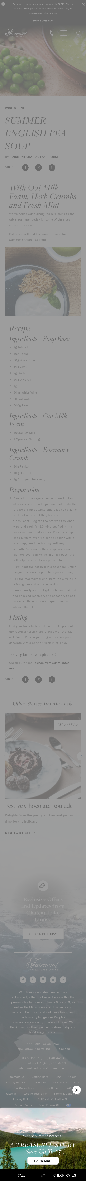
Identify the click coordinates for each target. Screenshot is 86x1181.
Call (21, 1175)
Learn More (43, 1160)
